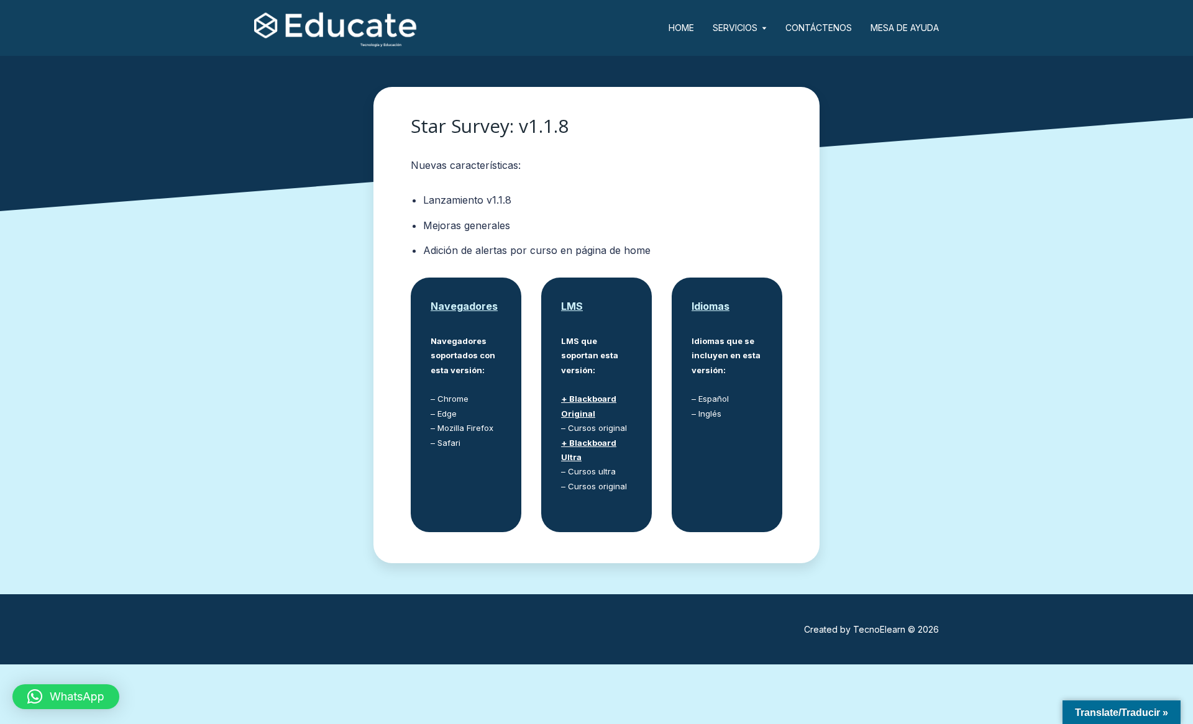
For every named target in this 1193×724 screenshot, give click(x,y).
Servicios (735, 27)
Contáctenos (818, 27)
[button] (65, 696)
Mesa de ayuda (905, 27)
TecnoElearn (879, 629)
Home (681, 27)
